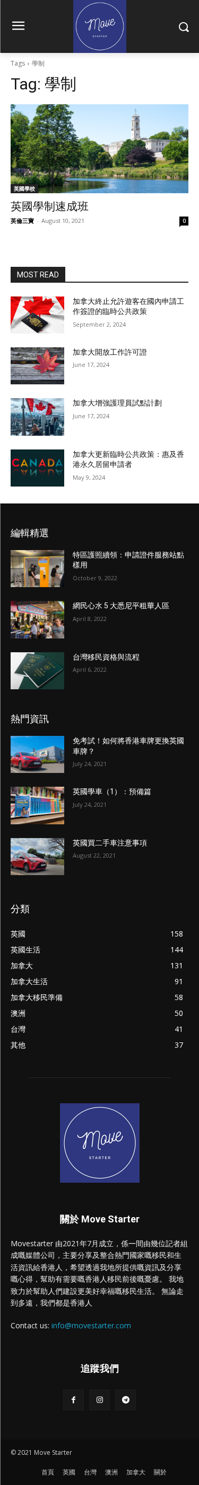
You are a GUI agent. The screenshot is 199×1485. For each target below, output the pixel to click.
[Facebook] (73, 1400)
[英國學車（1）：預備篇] (37, 805)
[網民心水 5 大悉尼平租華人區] (37, 619)
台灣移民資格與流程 (106, 657)
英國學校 (24, 188)
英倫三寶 (22, 220)
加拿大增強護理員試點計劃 (117, 403)
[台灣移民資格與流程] (37, 670)
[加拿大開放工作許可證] (37, 365)
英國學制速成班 (50, 206)
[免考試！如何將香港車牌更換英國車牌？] (37, 754)
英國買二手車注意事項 (110, 843)
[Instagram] (99, 1400)
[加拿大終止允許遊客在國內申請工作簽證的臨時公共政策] (37, 315)
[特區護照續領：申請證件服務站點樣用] (37, 568)
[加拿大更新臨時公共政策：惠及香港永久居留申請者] (37, 468)
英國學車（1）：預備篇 (112, 791)
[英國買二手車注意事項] (37, 856)
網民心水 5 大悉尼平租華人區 (121, 605)
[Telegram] (125, 1400)
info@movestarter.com (91, 1325)
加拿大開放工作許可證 (110, 352)
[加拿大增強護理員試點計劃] (37, 416)
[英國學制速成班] (99, 148)
